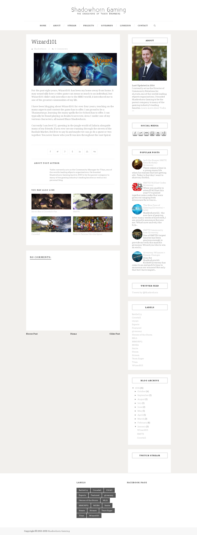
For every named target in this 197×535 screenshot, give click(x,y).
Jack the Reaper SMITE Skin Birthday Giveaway (155, 162)
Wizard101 (44, 41)
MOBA (135, 345)
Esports (135, 324)
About (57, 25)
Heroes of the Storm (142, 335)
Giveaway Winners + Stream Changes (154, 253)
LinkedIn (125, 25)
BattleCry (137, 314)
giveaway (137, 331)
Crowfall (35, 234)
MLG (134, 338)
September (143, 395)
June (140, 407)
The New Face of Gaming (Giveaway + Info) (154, 207)
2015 (137, 388)
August (141, 399)
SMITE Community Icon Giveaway (153, 231)
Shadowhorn (40, 49)
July (139, 403)
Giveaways (107, 25)
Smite (135, 348)
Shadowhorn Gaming (59, 531)
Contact (143, 25)
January (141, 426)
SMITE (76, 211)
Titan (135, 362)
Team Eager (138, 358)
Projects (88, 25)
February (142, 423)
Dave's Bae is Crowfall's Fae (44, 211)
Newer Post (32, 334)
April (140, 415)
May (140, 411)
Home (43, 25)
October (141, 391)
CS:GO (135, 321)
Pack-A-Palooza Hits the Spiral (87, 234)
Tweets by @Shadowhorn (145, 292)
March (141, 419)
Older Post (114, 334)
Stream (72, 25)
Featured (136, 328)
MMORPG (137, 341)
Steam (135, 352)
